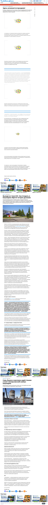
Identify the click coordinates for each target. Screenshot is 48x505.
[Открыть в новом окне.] (6, 180)
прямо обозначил (12, 298)
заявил (17, 416)
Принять (43, 503)
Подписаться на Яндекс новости (40, 1)
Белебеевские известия (7, 0)
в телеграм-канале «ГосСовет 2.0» (20, 226)
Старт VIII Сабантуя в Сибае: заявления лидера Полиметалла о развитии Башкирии (15, 3)
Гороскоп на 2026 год (24, 4)
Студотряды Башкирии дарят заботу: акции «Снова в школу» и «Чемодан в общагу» (27, 3)
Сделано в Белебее (5, 6)
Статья (2, 2)
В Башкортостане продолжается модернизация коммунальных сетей (39, 3)
